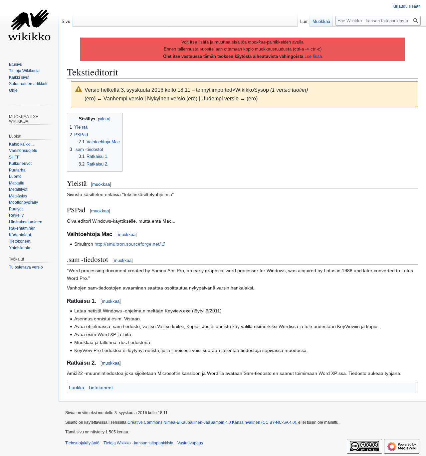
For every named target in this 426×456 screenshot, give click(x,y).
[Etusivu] (29, 26)
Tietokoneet (100, 387)
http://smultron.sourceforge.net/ (128, 244)
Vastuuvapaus (190, 443)
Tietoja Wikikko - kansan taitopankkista (138, 443)
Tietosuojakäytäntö (82, 443)
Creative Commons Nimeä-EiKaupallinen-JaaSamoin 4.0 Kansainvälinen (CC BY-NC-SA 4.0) (211, 422)
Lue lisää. (314, 56)
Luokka (76, 387)
